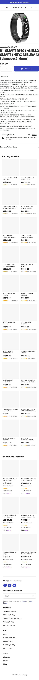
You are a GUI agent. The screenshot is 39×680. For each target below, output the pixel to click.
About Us (6, 657)
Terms (24, 601)
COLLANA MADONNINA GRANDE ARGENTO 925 (28, 381)
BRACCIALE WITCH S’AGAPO (27, 265)
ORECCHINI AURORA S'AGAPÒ (9, 323)
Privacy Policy (8, 622)
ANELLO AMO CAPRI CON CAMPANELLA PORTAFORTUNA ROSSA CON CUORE (10, 265)
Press (5, 661)
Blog (5, 664)
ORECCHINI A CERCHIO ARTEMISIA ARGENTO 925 (28, 410)
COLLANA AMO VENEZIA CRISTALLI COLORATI (10, 207)
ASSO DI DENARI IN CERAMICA (27, 294)
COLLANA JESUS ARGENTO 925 (8, 381)
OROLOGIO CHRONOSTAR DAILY (27, 439)
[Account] (31, 7)
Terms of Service (9, 611)
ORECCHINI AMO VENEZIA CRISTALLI (27, 236)
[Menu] (2, 7)
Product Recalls (9, 625)
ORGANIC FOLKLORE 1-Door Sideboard (10, 479)
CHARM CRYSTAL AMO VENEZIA (28, 352)
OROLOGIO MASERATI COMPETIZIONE (27, 178)
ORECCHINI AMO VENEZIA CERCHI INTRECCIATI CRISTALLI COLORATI (10, 352)
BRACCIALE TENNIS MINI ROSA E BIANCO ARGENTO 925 (10, 410)
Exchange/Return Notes (8, 147)
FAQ (4, 634)
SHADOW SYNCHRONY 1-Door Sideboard (10, 516)
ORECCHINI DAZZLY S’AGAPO (9, 294)
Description (4, 77)
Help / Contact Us (9, 638)
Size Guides (7, 648)
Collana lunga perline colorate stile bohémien (28, 516)
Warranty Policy (9, 645)
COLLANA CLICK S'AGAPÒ (26, 323)
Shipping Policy (9, 615)
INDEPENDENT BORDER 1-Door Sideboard (28, 479)
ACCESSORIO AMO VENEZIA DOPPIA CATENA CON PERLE (27, 207)
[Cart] (36, 7)
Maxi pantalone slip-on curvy (9, 553)
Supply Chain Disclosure (12, 618)
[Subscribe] (33, 596)
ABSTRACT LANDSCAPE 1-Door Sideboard (28, 553)
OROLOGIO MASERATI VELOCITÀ (9, 439)
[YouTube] (14, 585)
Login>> (8, 493)
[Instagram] (9, 585)
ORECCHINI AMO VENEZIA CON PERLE (9, 236)
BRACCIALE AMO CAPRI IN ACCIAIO (10, 178)
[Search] (7, 7)
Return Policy (8, 641)
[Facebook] (5, 585)
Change (34, 135)
